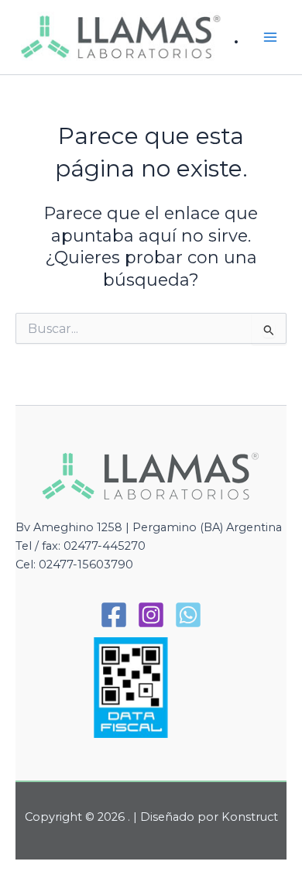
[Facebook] (114, 615)
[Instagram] (151, 615)
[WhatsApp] (188, 615)
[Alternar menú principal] (270, 37)
